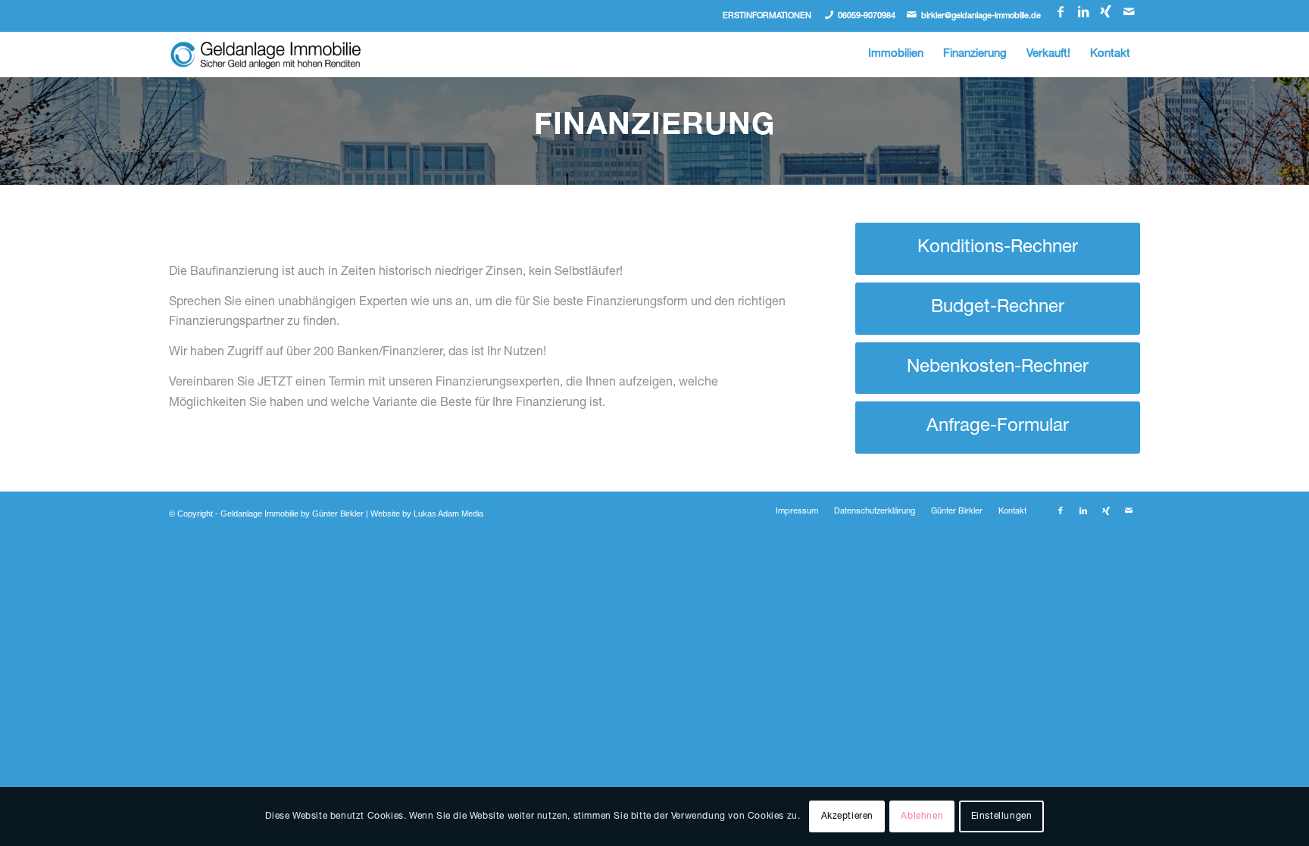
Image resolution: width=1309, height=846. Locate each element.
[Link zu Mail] (1128, 11)
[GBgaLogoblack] (265, 54)
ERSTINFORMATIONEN (767, 16)
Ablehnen (922, 816)
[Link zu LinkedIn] (1083, 11)
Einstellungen (1002, 816)
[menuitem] (895, 54)
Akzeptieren (847, 816)
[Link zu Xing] (1106, 11)
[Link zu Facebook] (1060, 11)
